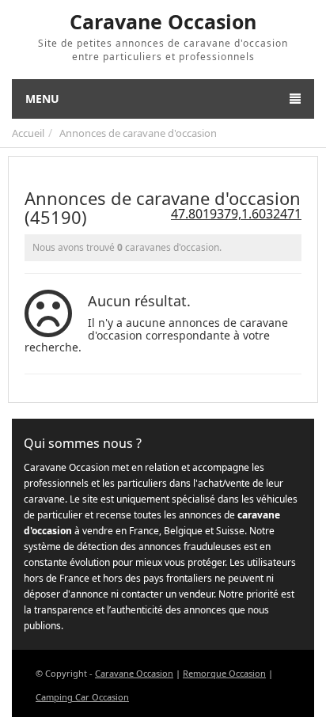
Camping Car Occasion (82, 697)
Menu (42, 98)
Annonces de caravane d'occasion (138, 133)
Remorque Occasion (224, 673)
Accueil (28, 133)
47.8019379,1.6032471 (236, 213)
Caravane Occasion (134, 673)
